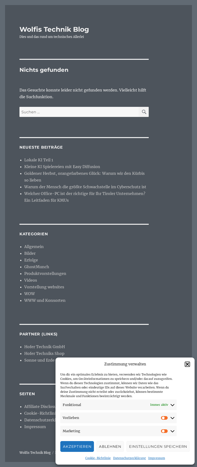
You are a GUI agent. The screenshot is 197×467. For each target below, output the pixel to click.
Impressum (156, 458)
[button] (187, 364)
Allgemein (34, 246)
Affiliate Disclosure (42, 406)
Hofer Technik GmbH (44, 346)
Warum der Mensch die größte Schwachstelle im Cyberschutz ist (85, 186)
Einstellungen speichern (158, 446)
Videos (30, 280)
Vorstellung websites (44, 287)
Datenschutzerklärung (129, 458)
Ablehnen (110, 446)
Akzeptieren (77, 446)
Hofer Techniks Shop (44, 353)
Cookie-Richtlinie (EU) (46, 413)
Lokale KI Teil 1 (38, 160)
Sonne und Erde (39, 360)
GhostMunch (36, 266)
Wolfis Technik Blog (54, 29)
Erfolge (31, 260)
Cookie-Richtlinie (98, 458)
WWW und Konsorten (45, 300)
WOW (29, 293)
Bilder (30, 253)
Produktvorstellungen (45, 273)
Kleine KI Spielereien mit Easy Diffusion (62, 166)
